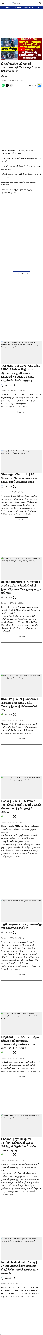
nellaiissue (5, 198)
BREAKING (6, 7)
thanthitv (8, 385)
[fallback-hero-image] (21, 352)
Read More (22, 412)
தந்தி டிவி (4, 76)
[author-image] (2, 385)
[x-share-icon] (7, 86)
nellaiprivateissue (15, 198)
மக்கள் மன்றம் (28, 7)
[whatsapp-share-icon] (3, 86)
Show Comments (21, 273)
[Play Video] (21, 49)
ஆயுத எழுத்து (17, 7)
